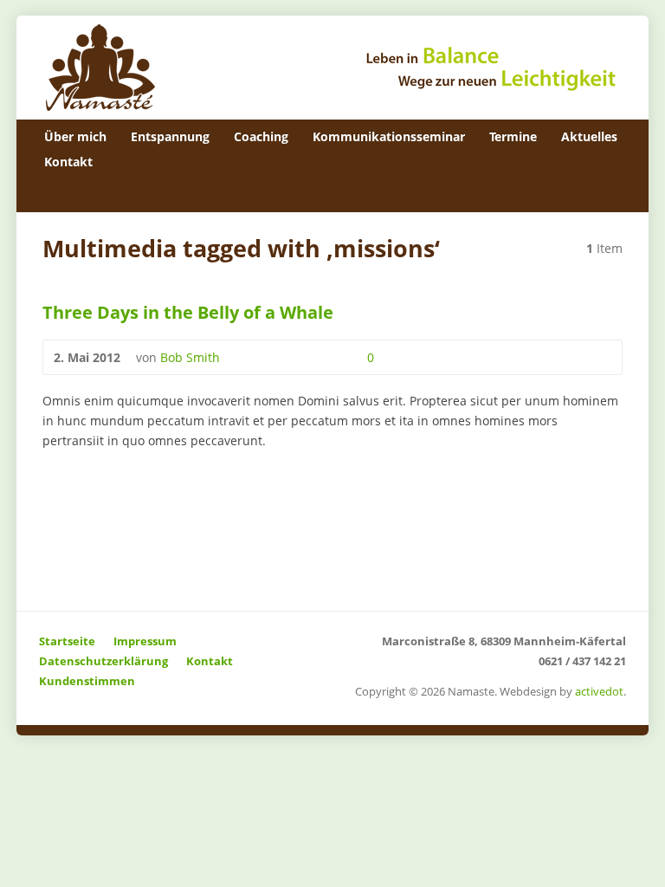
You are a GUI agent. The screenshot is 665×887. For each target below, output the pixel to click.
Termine (513, 136)
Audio (272, 357)
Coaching (261, 136)
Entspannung (170, 136)
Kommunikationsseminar (389, 136)
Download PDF (326, 357)
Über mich (75, 136)
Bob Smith (190, 357)
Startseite (67, 641)
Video (245, 357)
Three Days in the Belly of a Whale (187, 312)
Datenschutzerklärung (103, 661)
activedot (599, 691)
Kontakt (68, 161)
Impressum (145, 641)
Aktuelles (589, 136)
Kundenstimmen (87, 681)
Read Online (299, 357)
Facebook (613, 193)
